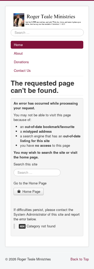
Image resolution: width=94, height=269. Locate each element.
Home (18, 44)
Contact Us (22, 70)
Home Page (30, 191)
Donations (21, 61)
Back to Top (79, 259)
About (18, 53)
